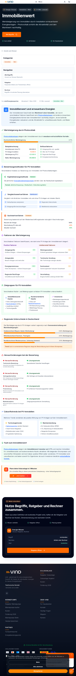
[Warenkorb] (69, 2)
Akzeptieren (38, 671)
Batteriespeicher (11, 426)
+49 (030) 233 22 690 (12, 587)
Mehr (38, 662)
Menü (40, 2)
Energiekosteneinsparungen (24, 181)
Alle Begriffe (10, 34)
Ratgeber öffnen (36, 550)
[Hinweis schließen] (72, 655)
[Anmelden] (65, 2)
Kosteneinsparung (34, 303)
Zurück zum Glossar (10, 51)
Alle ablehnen (38, 667)
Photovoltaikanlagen (45, 115)
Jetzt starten (20, 476)
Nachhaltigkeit (11, 304)
